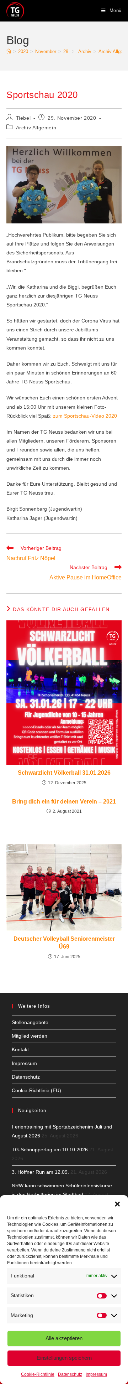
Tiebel (23, 118)
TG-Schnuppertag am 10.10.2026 (50, 1149)
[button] (117, 1204)
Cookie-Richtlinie (37, 1374)
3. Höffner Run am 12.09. (40, 1172)
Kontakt (20, 1049)
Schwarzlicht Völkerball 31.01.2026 (64, 773)
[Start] (8, 51)
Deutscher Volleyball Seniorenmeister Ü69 (64, 943)
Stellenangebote (30, 1022)
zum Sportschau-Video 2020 (85, 416)
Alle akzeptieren (64, 1338)
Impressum (96, 1374)
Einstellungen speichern (64, 1358)
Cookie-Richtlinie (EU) (36, 1090)
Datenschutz (70, 1374)
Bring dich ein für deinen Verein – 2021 (64, 802)
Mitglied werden (29, 1036)
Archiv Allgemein (36, 127)
